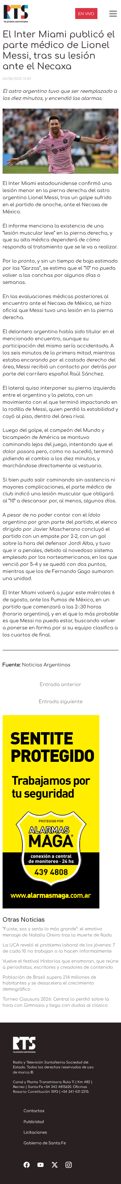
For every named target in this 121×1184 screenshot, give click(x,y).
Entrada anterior (60, 684)
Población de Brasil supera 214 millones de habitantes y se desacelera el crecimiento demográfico (49, 983)
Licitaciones (35, 1133)
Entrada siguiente (61, 701)
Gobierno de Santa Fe (45, 1143)
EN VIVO (86, 14)
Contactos (34, 1111)
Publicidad (34, 1122)
